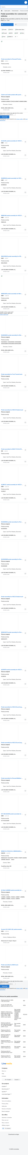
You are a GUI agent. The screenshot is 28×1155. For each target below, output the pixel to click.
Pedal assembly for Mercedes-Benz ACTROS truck (5, 1036)
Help (3, 1073)
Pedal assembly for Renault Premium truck (13, 59)
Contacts (4, 1076)
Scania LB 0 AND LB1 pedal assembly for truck (14, 929)
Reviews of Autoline (6, 1108)
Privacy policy (5, 1103)
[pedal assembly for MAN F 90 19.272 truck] (14, 439)
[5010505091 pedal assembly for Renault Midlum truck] (14, 512)
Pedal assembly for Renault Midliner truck (13, 778)
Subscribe (4, 117)
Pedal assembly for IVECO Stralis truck (12, 410)
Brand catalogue (6, 1111)
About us (4, 1071)
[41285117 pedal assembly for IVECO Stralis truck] (14, 474)
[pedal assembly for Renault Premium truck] (14, 49)
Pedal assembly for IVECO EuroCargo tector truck (7, 1042)
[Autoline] (2, 11)
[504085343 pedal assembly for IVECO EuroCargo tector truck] (14, 168)
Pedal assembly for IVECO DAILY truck (6, 1056)
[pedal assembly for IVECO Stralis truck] (14, 399)
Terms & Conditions (6, 1101)
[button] (26, 2)
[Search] (25, 6)
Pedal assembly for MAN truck (9, 964)
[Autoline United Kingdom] (9, 2)
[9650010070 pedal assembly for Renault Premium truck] (14, 622)
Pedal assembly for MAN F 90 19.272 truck (13, 449)
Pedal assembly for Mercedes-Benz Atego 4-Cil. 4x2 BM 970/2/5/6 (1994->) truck (7, 1024)
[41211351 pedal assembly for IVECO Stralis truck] (14, 130)
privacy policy (19, 119)
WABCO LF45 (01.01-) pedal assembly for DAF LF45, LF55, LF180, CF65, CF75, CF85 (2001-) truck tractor (7, 1014)
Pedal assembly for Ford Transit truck (11, 374)
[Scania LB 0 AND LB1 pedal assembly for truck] (14, 919)
